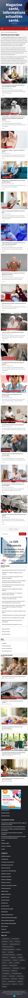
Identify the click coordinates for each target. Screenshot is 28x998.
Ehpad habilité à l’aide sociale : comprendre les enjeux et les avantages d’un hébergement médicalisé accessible (13, 607)
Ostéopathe (16, 968)
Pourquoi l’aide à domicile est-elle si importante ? (13, 424)
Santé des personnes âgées (6, 81)
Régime (21, 978)
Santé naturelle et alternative (7, 920)
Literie (11, 962)
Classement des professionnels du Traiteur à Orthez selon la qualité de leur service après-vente (13, 602)
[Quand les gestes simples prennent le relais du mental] (14, 666)
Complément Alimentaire (8, 949)
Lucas (4, 121)
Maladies (17, 962)
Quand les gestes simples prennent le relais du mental (13, 570)
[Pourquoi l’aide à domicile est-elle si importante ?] (14, 414)
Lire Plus (3, 95)
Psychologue (5, 978)
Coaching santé (4, 859)
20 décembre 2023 (10, 245)
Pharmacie (14, 970)
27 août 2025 (11, 88)
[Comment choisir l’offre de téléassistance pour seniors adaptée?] (14, 504)
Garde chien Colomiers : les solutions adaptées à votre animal (14, 611)
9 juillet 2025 (8, 121)
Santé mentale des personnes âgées (8, 269)
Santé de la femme (5, 900)
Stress (4, 986)
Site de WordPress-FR (7, 651)
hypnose (15, 960)
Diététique (11, 952)
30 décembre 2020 (11, 487)
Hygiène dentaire (6, 960)
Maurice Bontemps (6, 678)
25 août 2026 (13, 678)
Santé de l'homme (5, 897)
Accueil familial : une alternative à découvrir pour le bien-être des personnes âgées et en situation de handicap (13, 118)
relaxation (14, 978)
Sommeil (14, 984)
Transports (3, 929)
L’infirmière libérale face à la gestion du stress (12, 624)
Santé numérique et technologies (8, 923)
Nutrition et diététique (6, 749)
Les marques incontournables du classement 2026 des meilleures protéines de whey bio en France (14, 581)
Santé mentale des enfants (7, 914)
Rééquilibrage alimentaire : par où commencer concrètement (12, 621)
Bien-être (5, 941)
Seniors (20, 981)
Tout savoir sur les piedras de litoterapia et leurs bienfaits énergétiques (12, 577)
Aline (4, 153)
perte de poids (5, 970)
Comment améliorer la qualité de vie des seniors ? (13, 332)
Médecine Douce (6, 968)
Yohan (4, 456)
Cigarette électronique (8, 946)
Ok (14, 996)
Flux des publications (6, 645)
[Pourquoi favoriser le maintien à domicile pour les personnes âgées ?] (14, 473)
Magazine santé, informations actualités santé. (14, 12)
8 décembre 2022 (10, 365)
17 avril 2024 (8, 153)
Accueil (3, 840)
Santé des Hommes (6, 634)
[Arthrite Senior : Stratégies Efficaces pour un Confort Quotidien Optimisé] (14, 170)
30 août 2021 (9, 456)
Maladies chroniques (6, 873)
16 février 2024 (8, 214)
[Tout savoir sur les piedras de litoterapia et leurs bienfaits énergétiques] (14, 716)
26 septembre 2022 (9, 397)
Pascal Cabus (5, 88)
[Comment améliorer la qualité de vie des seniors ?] (14, 322)
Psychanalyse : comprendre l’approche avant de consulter (12, 573)
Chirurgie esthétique (14, 944)
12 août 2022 (9, 426)
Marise (4, 305)
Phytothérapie (6, 973)
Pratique (4, 976)
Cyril (3, 397)
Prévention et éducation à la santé (8, 357)
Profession (12, 976)
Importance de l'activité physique (8, 870)
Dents (18, 949)
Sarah (4, 517)
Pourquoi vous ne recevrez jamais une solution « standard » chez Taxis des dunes (12, 598)
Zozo (3, 214)
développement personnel (8, 954)
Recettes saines (4, 891)
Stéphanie (4, 487)
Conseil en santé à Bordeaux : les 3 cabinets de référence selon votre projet (12, 593)
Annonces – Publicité (6, 846)
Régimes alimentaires (6, 894)
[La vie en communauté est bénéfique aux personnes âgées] (14, 200)
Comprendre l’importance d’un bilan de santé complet (13, 615)
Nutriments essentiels (6, 876)
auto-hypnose (15, 938)
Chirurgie (5, 944)
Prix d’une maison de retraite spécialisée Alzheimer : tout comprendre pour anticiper (13, 85)
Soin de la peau (6, 984)
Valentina (4, 245)
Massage (4, 965)
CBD (11, 941)
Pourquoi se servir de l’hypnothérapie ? (16, 826)
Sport (21, 984)
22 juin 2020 (8, 517)
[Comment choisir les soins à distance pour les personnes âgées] (14, 384)
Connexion (4, 643)
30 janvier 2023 (9, 334)
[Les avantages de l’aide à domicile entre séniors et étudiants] (14, 352)
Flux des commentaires (7, 648)
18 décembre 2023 (10, 276)
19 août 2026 (11, 729)
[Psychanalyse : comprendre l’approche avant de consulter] (14, 690)
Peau (23, 968)
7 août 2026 (10, 781)
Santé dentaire (4, 903)
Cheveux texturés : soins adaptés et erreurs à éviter (13, 617)
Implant (4, 962)
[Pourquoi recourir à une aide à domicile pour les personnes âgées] (14, 443)
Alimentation (6, 938)
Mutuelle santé (13, 965)
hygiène (20, 957)
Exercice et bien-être (5, 421)
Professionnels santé (5, 391)
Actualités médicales (5, 856)
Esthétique (5, 957)
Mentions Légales (5, 843)
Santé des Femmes (6, 631)
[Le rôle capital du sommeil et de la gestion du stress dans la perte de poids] (14, 768)
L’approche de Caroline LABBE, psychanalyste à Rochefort (12, 589)
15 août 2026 (11, 755)
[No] (26, 994)
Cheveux (17, 941)
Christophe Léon (5, 183)
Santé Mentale (4, 673)
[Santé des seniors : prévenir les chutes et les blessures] (14, 293)
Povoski (4, 704)
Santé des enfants (5, 905)
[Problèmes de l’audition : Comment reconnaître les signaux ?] (14, 140)
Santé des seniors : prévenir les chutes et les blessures (14, 303)
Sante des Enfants (6, 629)
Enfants (19, 954)
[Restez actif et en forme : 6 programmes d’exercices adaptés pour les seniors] (14, 262)
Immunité (22, 960)
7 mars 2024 (12, 183)
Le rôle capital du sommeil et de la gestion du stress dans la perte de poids (13, 585)
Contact (3, 849)
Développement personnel (7, 865)
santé (4, 981)
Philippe (4, 334)
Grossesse (13, 957)
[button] (2, 28)
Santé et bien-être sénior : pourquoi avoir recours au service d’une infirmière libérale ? (13, 243)
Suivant (16, 529)
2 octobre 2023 (9, 305)
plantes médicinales (17, 973)
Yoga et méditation (5, 932)
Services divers (15, 113)
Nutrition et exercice (6, 328)
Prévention (20, 976)
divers (4, 952)
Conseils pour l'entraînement (7, 862)
